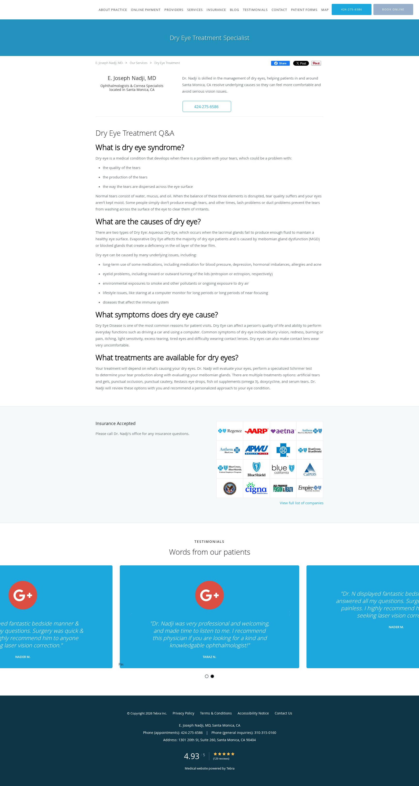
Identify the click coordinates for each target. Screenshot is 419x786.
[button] (393, 9)
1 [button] (206, 676)
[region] (209, 617)
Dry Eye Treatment (167, 63)
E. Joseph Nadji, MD (109, 63)
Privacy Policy (183, 713)
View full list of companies (301, 502)
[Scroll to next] (288, 613)
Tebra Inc (159, 713)
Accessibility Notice (253, 713)
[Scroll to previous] (130, 613)
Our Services (138, 63)
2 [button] (212, 676)
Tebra (230, 768)
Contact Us (283, 713)
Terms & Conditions (216, 713)
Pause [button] (121, 664)
